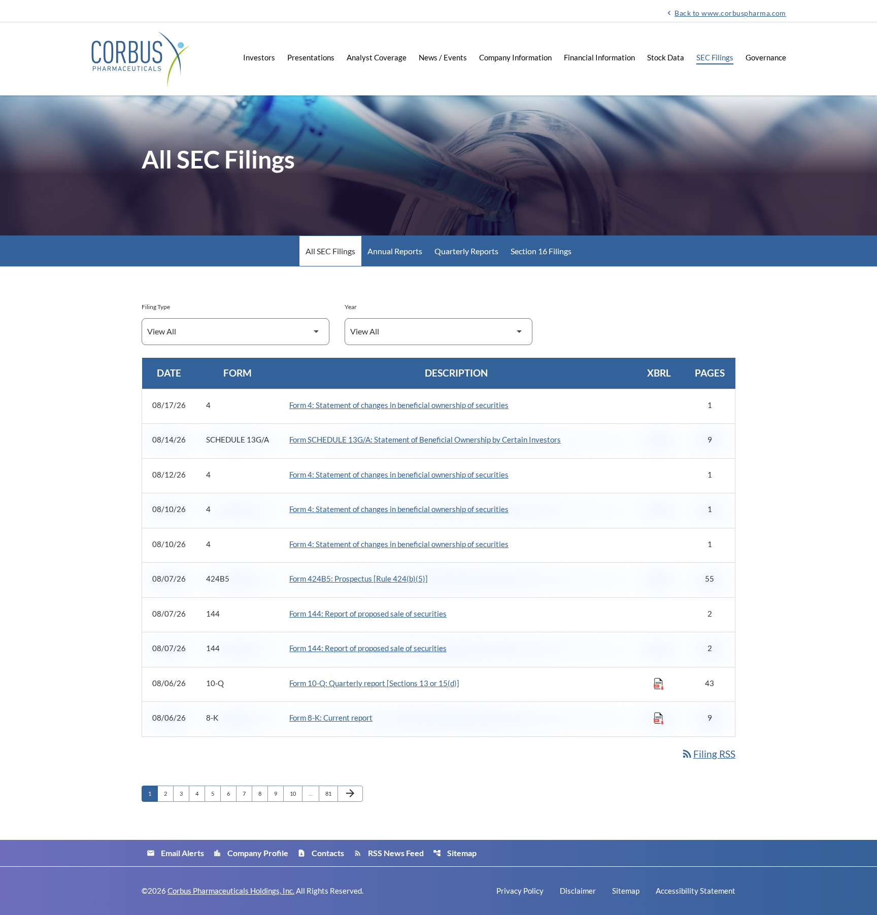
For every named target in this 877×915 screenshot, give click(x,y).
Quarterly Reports (466, 251)
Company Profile (250, 853)
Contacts (320, 853)
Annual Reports (394, 251)
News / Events (443, 57)
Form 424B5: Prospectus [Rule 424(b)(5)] (358, 578)
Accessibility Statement (695, 891)
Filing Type (156, 307)
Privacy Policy (520, 891)
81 (331, 793)
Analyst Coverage (377, 57)
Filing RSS (708, 754)
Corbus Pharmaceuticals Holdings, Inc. (230, 890)
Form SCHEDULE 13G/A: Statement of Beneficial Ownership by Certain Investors (425, 439)
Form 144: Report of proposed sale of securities (368, 613)
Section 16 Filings (541, 251)
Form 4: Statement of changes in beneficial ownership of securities (399, 405)
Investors (259, 57)
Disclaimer (578, 891)
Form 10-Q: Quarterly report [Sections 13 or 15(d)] (374, 683)
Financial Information (599, 57)
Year (351, 307)
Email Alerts (175, 853)
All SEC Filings (330, 251)
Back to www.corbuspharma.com (725, 13)
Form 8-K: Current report (331, 717)
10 (295, 793)
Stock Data (665, 57)
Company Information (515, 57)
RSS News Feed (389, 853)
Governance (766, 57)
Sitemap (455, 853)
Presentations (310, 57)
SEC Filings (714, 57)
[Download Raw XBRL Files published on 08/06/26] (659, 683)
